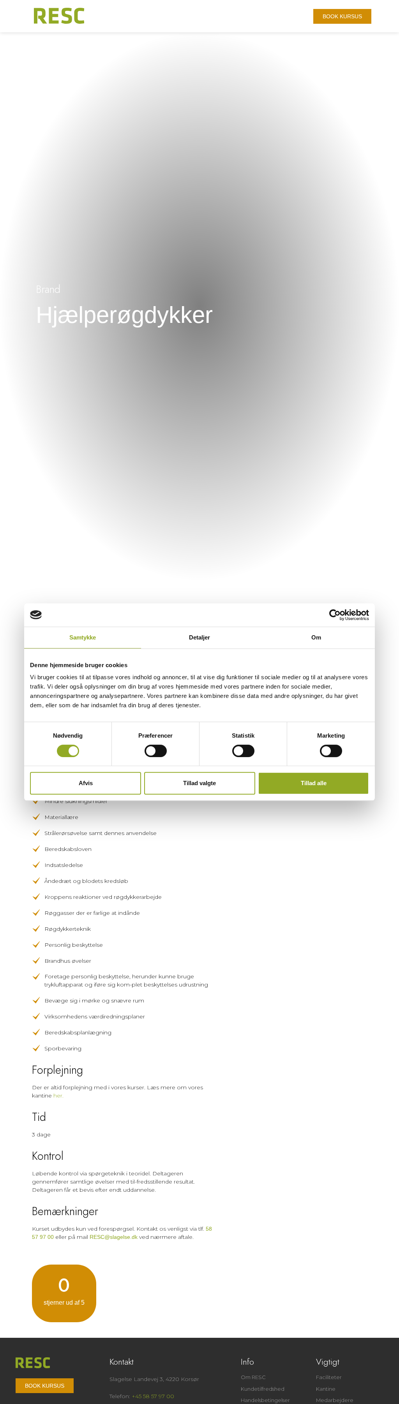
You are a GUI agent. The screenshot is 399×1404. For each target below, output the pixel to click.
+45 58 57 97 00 (153, 1396)
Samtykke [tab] (82, 637)
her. (58, 1095)
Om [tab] (316, 637)
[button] (300, 18)
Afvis (86, 783)
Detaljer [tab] (199, 637)
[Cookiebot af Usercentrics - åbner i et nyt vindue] (335, 615)
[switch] (156, 751)
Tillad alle (314, 783)
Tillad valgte (199, 783)
